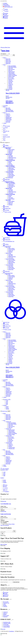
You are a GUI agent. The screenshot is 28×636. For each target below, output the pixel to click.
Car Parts (7, 206)
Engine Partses (11, 198)
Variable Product (11, 74)
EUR (7, 403)
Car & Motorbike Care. (6, 503)
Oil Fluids (7, 210)
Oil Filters (10, 153)
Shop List (10, 70)
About (4, 464)
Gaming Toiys (8, 208)
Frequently (5, 616)
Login (4, 604)
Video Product (11, 72)
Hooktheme (11, 631)
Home (4, 57)
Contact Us (10, 84)
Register (5, 605)
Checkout (10, 88)
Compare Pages (11, 447)
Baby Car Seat (8, 212)
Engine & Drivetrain (10, 258)
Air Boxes (10, 155)
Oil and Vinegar (11, 249)
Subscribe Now (16, 582)
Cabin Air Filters (11, 167)
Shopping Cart (6, 602)
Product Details (11, 71)
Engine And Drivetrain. (6, 514)
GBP (7, 404)
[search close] (2, 533)
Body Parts (10, 173)
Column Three (9, 435)
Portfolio (10, 85)
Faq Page (10, 82)
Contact (4, 123)
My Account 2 (11, 78)
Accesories (5, 105)
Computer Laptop (6, 623)
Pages (4, 112)
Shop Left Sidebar (12, 65)
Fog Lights (10, 164)
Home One (8, 58)
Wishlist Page (8, 118)
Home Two (8, 60)
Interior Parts (8, 253)
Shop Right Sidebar (12, 67)
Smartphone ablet (6, 622)
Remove (2, 510)
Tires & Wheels (11, 175)
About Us (10, 83)
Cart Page (8, 116)
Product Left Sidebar (12, 75)
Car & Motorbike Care (9, 241)
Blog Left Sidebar (9, 110)
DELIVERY (5, 4)
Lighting (6, 145)
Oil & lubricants (11, 169)
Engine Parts (11, 174)
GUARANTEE (6, 5)
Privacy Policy (9, 119)
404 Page (10, 79)
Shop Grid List (11, 69)
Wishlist (6, 9)
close (9, 411)
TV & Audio (5, 624)
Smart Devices (8, 147)
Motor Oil (10, 151)
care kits (10, 163)
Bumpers (10, 161)
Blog (4, 106)
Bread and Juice (11, 262)
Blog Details (8, 109)
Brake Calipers (11, 149)
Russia (7, 407)
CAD (7, 400)
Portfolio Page (9, 117)
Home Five (8, 63)
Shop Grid (10, 68)
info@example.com (8, 6)
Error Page (8, 122)
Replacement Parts (9, 181)
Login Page (10, 81)
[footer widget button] (7, 585)
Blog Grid (8, 107)
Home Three (8, 61)
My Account (10, 77)
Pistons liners (11, 168)
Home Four (8, 62)
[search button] (14, 55)
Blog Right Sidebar (10, 111)
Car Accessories (6, 625)
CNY (7, 401)
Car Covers (10, 158)
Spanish (7, 408)
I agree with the (8, 524)
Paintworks (10, 170)
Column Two (8, 428)
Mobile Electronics (12, 157)
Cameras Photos (6, 626)
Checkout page (11, 448)
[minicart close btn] (1, 496)
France (7, 406)
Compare (6, 11)
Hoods (9, 162)
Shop (4, 64)
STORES (5, 3)
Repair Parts (10, 176)
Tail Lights (10, 156)
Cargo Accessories (9, 264)
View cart (2, 525)
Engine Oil (10, 150)
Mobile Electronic (12, 256)
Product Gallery (11, 76)
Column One (8, 421)
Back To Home (4, 544)
